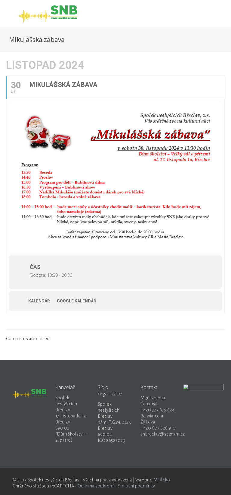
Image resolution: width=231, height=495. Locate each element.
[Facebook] (193, 480)
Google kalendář (76, 301)
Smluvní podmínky (136, 485)
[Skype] (185, 480)
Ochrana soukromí (96, 485)
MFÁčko (161, 479)
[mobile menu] (209, 13)
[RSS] (209, 480)
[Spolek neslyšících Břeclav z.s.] (49, 13)
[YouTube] (201, 480)
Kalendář (39, 301)
